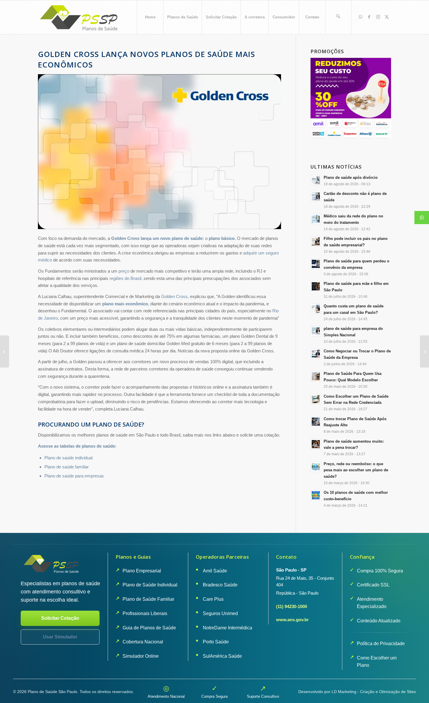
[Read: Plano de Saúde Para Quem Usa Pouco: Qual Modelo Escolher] (316, 376)
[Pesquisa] (338, 17)
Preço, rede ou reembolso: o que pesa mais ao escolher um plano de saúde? (356, 470)
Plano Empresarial (142, 570)
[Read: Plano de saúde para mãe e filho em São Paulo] (316, 286)
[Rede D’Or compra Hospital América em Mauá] (424, 351)
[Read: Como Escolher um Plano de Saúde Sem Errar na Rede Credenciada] (316, 399)
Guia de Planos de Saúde (149, 627)
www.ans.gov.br (292, 619)
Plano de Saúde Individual (150, 584)
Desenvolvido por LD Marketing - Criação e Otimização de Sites (357, 691)
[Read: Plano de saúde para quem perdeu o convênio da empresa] (316, 264)
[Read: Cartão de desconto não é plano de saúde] (316, 196)
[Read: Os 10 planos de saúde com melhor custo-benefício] (316, 495)
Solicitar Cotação (60, 618)
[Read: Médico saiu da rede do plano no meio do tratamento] (316, 219)
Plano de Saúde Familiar (148, 599)
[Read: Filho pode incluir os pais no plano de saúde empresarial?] (316, 241)
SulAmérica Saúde (222, 656)
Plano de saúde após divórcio (351, 177)
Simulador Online (141, 656)
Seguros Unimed (220, 613)
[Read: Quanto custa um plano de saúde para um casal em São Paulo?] (316, 309)
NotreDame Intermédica (227, 627)
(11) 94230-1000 (291, 606)
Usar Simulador (60, 636)
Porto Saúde (216, 641)
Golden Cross (174, 296)
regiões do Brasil (125, 278)
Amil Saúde (215, 570)
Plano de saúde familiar (66, 466)
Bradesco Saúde (220, 584)
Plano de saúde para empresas (74, 475)
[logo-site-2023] (79, 17)
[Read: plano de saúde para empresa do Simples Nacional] (316, 331)
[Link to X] (386, 17)
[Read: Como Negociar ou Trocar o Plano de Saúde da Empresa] (316, 354)
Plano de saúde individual (68, 457)
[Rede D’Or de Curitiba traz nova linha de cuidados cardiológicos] (4, 351)
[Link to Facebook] (369, 17)
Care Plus (213, 599)
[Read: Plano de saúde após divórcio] (316, 180)
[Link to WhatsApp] (360, 17)
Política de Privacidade (381, 643)
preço (123, 271)
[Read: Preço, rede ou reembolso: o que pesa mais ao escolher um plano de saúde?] (316, 466)
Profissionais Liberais (145, 613)
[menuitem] (150, 17)
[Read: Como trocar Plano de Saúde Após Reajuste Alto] (316, 421)
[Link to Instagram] (378, 17)
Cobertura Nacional (143, 641)
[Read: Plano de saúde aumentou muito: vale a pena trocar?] (316, 444)
